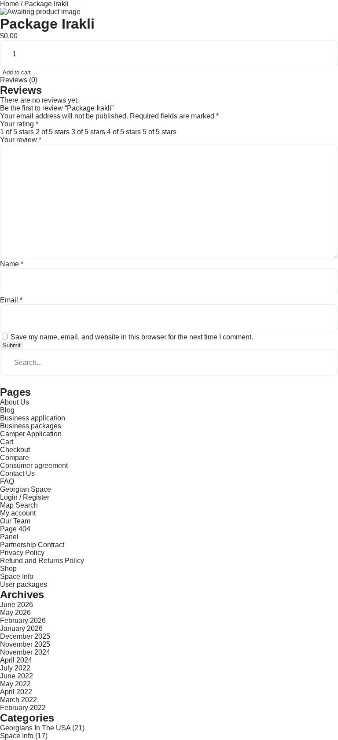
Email (11, 300)
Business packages (30, 426)
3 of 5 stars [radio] (88, 132)
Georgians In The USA (35, 728)
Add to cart (17, 72)
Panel (9, 537)
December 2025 (25, 636)
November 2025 (25, 644)
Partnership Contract (32, 545)
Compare (14, 457)
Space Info (16, 576)
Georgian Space (25, 489)
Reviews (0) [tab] (18, 80)
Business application (32, 418)
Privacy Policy (22, 552)
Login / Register (24, 497)
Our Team (15, 521)
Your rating (19, 124)
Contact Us (17, 473)
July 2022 (15, 668)
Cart (6, 441)
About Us (14, 402)
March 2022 (18, 699)
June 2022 (16, 676)
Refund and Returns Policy (42, 560)
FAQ (7, 481)
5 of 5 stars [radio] (159, 132)
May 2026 (15, 612)
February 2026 (23, 620)
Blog (7, 410)
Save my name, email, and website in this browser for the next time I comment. (132, 337)
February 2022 (23, 707)
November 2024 (25, 652)
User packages (23, 584)
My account (18, 513)
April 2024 (16, 660)
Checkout (15, 449)
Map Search (19, 505)
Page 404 (15, 529)
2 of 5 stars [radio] (53, 132)
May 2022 (15, 684)
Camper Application (31, 434)
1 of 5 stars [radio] (17, 132)
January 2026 (21, 628)
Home (9, 3)
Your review (20, 140)
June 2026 (16, 604)
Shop (8, 568)
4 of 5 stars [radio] (124, 132)
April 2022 (16, 692)
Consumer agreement (34, 465)
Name (11, 264)
